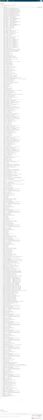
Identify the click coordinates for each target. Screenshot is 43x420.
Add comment (15, 4)
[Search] (13, 0)
